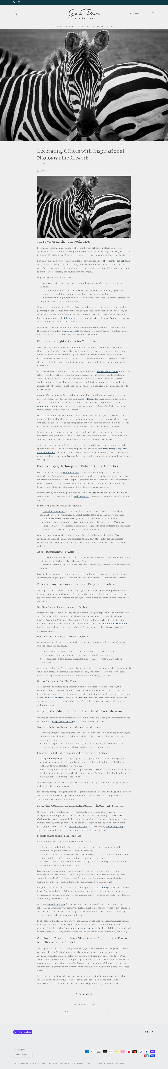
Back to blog (85, 993)
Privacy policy (64, 1064)
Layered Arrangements (54, 511)
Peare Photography (24, 1064)
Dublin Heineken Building (116, 623)
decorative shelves (71, 472)
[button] (16, 13)
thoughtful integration (62, 721)
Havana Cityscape (95, 399)
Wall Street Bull (81, 496)
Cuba (51, 891)
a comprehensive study (89, 928)
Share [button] (42, 171)
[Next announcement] (111, 2)
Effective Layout (49, 732)
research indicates (56, 904)
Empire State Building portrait (52, 406)
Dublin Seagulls (113, 791)
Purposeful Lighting (51, 758)
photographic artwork (113, 261)
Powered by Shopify (38, 1064)
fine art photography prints (112, 976)
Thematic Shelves (51, 518)
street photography (104, 887)
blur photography (114, 826)
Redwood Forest (74, 456)
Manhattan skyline (78, 826)
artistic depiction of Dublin (103, 318)
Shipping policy (91, 1064)
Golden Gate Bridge (93, 492)
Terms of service (77, 1064)
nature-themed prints (107, 371)
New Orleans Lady (78, 697)
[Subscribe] (104, 1012)
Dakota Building (116, 492)
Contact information (106, 1064)
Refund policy (52, 1064)
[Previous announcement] (56, 2)
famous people (71, 331)
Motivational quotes (47, 415)
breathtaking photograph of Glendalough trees (60, 318)
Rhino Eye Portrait (54, 697)
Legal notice (120, 1064)
